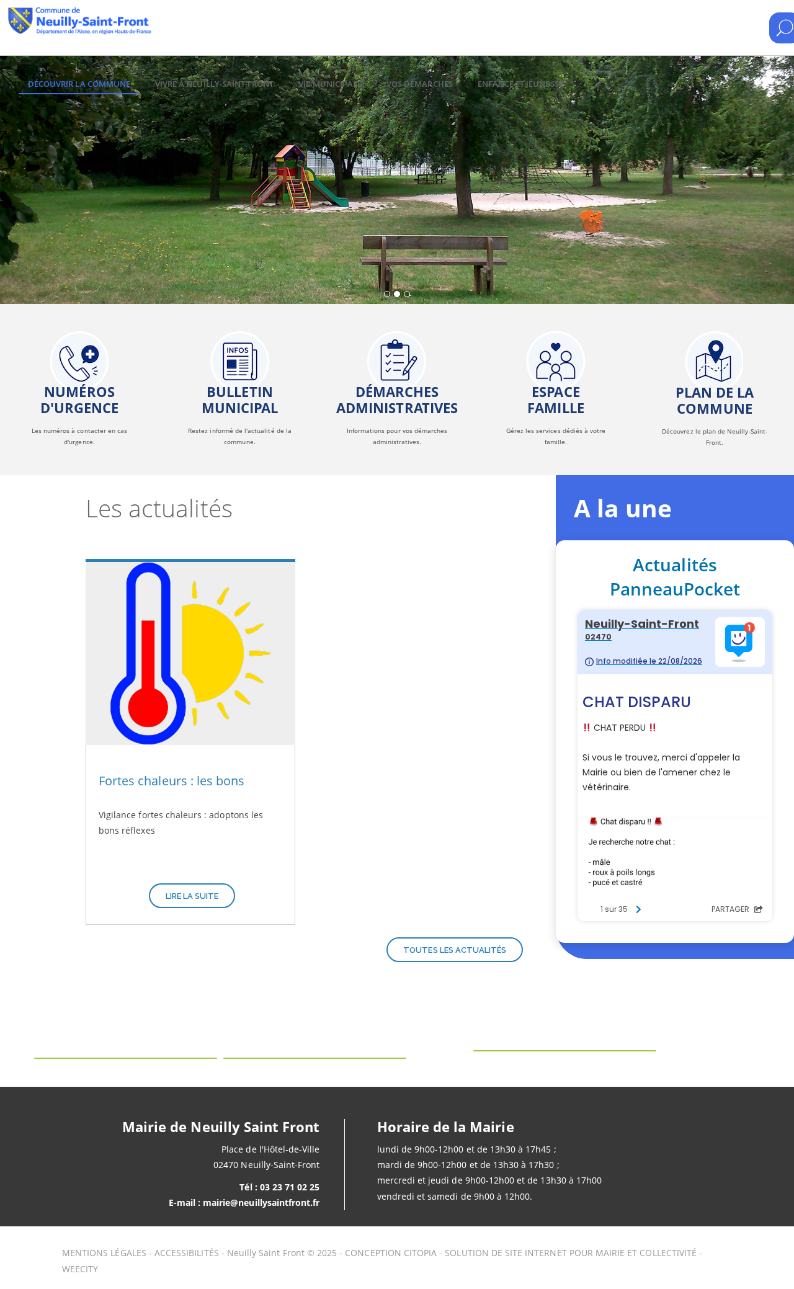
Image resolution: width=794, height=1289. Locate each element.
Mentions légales (104, 1253)
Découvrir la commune (79, 83)
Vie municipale (330, 83)
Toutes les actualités (454, 950)
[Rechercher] (784, 28)
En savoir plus (79, 367)
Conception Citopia (391, 1253)
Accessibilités (186, 1253)
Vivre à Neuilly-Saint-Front (214, 83)
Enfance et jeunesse (520, 83)
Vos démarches (419, 83)
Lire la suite (192, 896)
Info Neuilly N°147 (239, 367)
